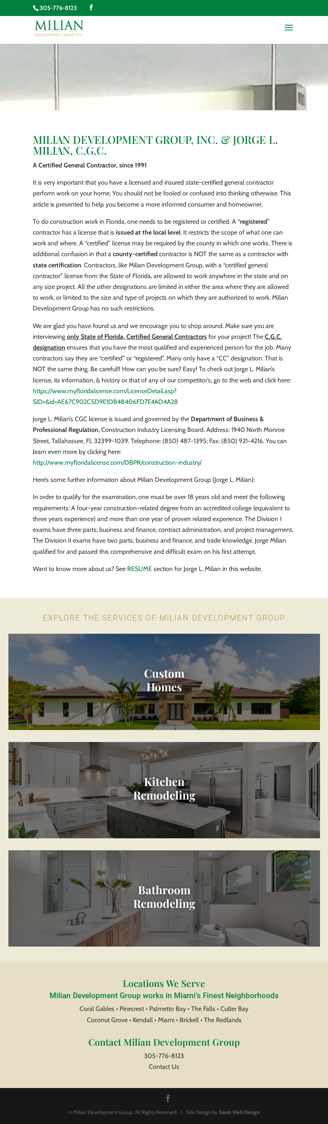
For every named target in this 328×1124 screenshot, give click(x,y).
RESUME (139, 569)
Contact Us (164, 1066)
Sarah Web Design (239, 1112)
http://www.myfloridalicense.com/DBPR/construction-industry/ (117, 462)
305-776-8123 (164, 1056)
